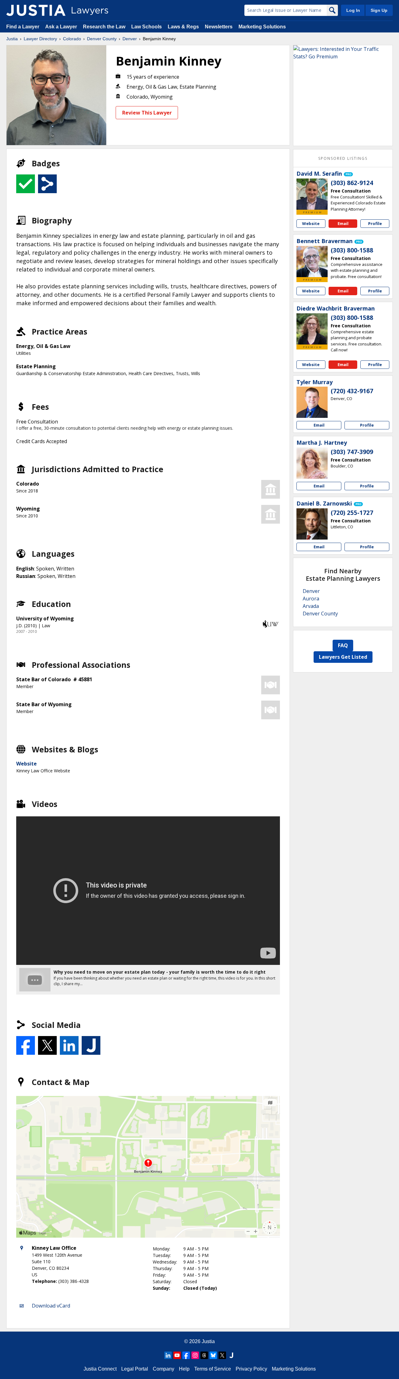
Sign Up (379, 10)
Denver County (102, 38)
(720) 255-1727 (352, 513)
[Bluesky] (213, 1355)
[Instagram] (195, 1355)
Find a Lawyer (22, 26)
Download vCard (51, 1305)
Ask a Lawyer (61, 26)
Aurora (311, 598)
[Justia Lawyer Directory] (35, 10)
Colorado (72, 38)
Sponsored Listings (343, 158)
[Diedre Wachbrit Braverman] (312, 329)
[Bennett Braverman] (312, 261)
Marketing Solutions (262, 26)
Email (343, 223)
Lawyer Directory (40, 38)
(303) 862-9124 (352, 183)
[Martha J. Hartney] (312, 463)
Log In (353, 10)
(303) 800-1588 (352, 250)
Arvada (311, 606)
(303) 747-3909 (352, 452)
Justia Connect (100, 1369)
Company (163, 1369)
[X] (222, 1355)
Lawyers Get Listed (343, 656)
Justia (12, 38)
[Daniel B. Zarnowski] (312, 524)
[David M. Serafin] (312, 194)
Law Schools (146, 26)
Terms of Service (212, 1369)
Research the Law (104, 26)
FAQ (343, 645)
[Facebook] (186, 1355)
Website (26, 763)
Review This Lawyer (147, 112)
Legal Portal (134, 1369)
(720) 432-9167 (352, 391)
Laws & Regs (183, 26)
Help (184, 1369)
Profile (375, 223)
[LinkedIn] (168, 1355)
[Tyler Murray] (312, 402)
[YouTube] (177, 1355)
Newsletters (219, 26)
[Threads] (204, 1355)
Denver (130, 38)
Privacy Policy (251, 1369)
